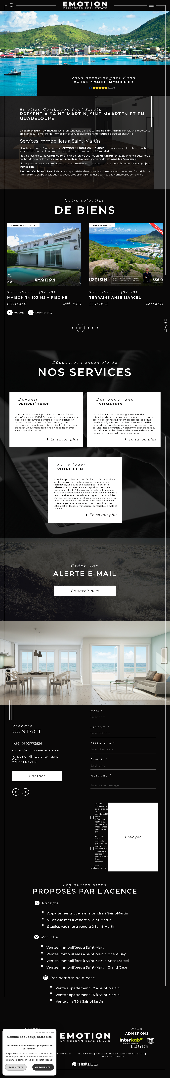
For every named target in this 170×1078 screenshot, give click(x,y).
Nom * (96, 715)
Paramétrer (16, 1067)
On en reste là (42, 1032)
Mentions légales (118, 1058)
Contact (165, 325)
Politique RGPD (107, 1061)
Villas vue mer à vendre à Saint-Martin (79, 925)
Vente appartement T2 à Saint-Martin (88, 993)
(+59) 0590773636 (27, 748)
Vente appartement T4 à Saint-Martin (88, 999)
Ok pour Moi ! (43, 1067)
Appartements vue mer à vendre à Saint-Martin (87, 918)
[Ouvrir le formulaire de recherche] (11, 5)
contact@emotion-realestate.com (36, 755)
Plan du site (101, 1058)
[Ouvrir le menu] (151, 5)
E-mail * (98, 764)
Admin (131, 1058)
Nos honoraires (86, 1058)
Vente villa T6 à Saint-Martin (79, 1006)
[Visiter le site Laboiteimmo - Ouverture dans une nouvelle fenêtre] (84, 1072)
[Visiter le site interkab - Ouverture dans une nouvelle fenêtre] (131, 1045)
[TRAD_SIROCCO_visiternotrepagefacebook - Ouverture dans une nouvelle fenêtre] (15, 796)
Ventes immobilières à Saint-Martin (76, 952)
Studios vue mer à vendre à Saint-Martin (81, 931)
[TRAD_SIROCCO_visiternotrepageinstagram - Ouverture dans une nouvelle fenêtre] (25, 796)
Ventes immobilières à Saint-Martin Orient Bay (86, 959)
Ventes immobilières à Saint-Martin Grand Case (86, 972)
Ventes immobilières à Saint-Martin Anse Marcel (87, 965)
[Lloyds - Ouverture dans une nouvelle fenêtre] (139, 1051)
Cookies (120, 1061)
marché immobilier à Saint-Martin (91, 151)
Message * (100, 780)
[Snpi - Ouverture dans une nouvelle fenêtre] (150, 1046)
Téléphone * (102, 748)
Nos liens (140, 1058)
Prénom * (99, 732)
